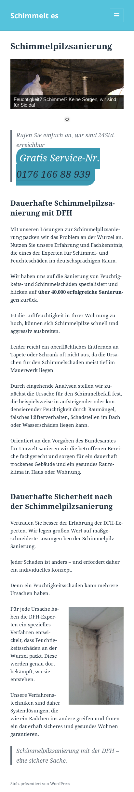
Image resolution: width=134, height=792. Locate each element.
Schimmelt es (34, 15)
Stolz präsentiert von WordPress (40, 783)
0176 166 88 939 (53, 174)
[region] (67, 94)
